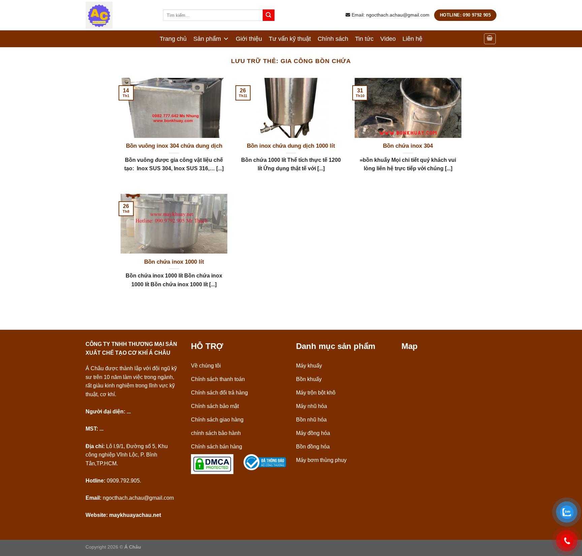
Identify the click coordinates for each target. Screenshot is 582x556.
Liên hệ (412, 38)
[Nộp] (268, 15)
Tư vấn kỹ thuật (290, 38)
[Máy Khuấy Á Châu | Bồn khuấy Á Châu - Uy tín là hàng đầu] (119, 15)
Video (388, 38)
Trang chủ (173, 38)
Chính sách (333, 38)
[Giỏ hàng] (490, 38)
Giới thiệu (249, 38)
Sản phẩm (207, 38)
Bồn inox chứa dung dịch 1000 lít (291, 146)
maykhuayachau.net (135, 515)
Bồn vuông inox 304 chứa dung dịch (174, 146)
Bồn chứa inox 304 (408, 146)
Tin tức (364, 38)
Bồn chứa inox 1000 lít (174, 262)
